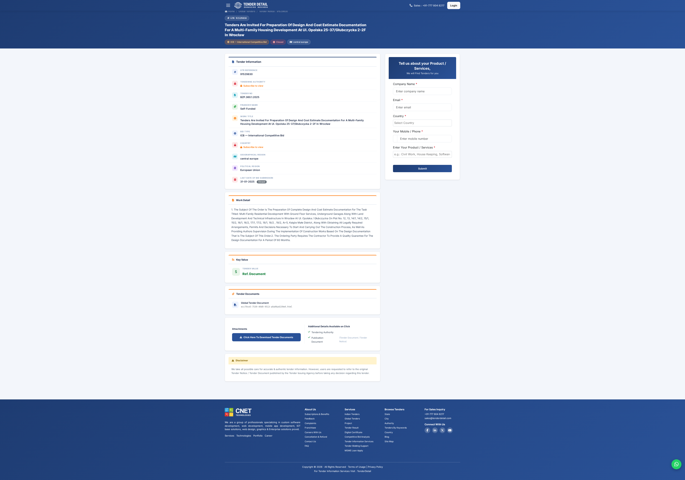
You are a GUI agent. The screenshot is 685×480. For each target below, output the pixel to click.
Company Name (405, 84)
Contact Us (310, 441)
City (387, 418)
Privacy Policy (375, 466)
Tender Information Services (359, 441)
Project (348, 423)
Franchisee (310, 427)
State (387, 414)
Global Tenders (352, 418)
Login (453, 5)
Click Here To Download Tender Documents (268, 337)
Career (268, 435)
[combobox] (422, 123)
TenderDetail (364, 471)
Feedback (310, 418)
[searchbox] (422, 123)
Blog (387, 436)
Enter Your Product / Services (414, 147)
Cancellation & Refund (316, 436)
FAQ (307, 446)
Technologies (243, 435)
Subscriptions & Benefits (317, 414)
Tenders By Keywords (396, 427)
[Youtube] (450, 430)
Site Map (389, 441)
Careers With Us (313, 432)
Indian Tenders (352, 414)
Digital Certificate (353, 432)
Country (399, 116)
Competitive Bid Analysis (357, 436)
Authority (389, 423)
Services (229, 435)
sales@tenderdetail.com (438, 418)
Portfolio (258, 435)
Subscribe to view (253, 85)
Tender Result (352, 427)
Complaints (310, 423)
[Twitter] (442, 430)
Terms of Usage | (357, 466)
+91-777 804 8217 (434, 414)
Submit (422, 168)
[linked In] (435, 430)
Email (398, 100)
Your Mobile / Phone (408, 131)
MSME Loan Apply (354, 450)
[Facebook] (427, 430)
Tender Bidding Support (356, 446)
